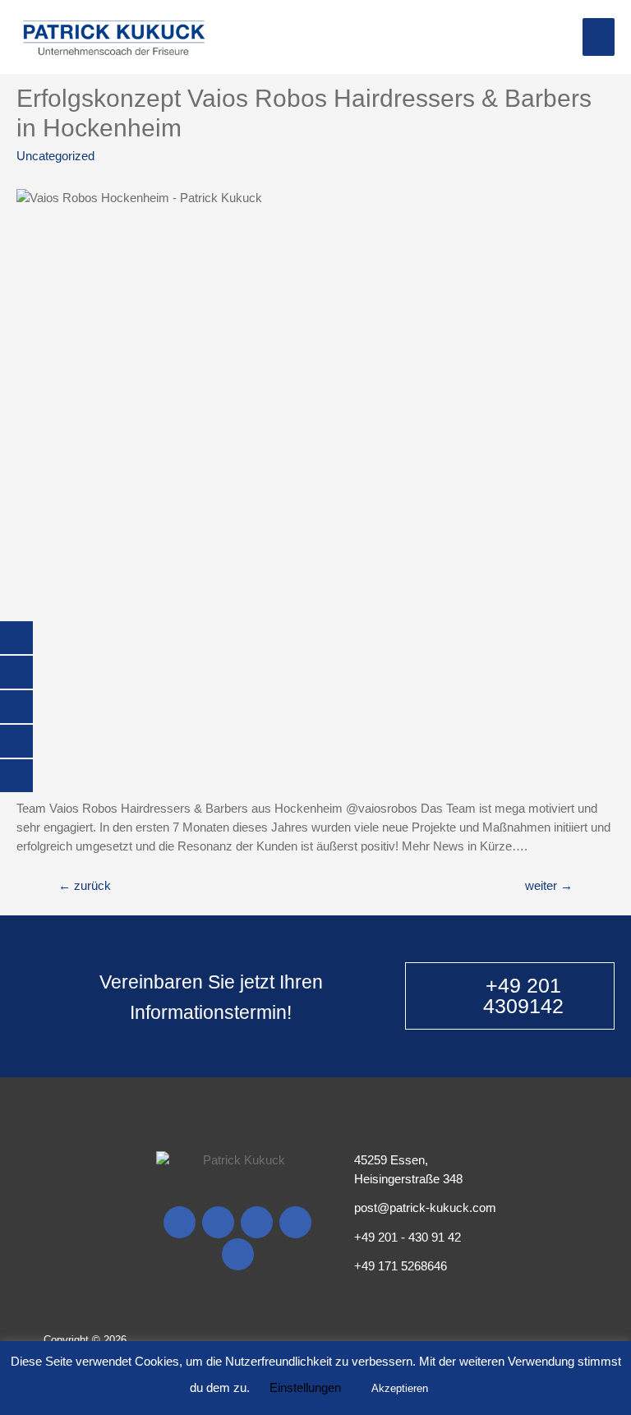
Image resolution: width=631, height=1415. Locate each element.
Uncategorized (55, 156)
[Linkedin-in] (238, 1254)
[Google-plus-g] (257, 1222)
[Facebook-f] (180, 1222)
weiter (549, 885)
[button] (510, 996)
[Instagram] (218, 1222)
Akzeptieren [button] (399, 1388)
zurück (84, 885)
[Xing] (295, 1222)
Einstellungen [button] (305, 1387)
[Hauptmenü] (599, 37)
